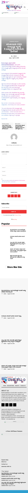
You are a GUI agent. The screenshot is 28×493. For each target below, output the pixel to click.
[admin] (14, 137)
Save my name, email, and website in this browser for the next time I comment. (13, 181)
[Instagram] (15, 2)
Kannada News (14, 41)
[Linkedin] (18, 2)
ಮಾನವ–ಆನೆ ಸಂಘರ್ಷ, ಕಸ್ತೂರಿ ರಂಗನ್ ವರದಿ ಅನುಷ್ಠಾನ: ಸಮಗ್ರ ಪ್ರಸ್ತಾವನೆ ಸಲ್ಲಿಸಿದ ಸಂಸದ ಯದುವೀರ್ (18, 250)
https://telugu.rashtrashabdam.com (14, 145)
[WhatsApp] (19, 195)
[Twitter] (21, 2)
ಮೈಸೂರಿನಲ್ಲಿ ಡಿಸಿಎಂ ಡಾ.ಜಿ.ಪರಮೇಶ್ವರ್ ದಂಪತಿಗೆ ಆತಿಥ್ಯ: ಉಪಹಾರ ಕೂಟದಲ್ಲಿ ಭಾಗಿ (18, 230)
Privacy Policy (18, 215)
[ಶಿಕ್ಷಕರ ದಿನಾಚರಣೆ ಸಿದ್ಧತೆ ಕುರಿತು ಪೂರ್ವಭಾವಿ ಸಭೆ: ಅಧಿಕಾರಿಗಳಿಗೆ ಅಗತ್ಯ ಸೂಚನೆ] (5, 257)
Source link (4, 118)
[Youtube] (24, 2)
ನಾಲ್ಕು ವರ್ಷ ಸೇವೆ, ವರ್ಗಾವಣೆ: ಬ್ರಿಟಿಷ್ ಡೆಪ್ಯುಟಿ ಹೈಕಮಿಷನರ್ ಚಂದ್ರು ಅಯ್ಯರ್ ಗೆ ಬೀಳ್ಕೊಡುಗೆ (17, 244)
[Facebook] (12, 2)
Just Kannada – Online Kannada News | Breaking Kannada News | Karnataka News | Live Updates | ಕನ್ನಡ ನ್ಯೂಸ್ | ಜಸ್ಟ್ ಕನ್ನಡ (13, 113)
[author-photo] (2, 293)
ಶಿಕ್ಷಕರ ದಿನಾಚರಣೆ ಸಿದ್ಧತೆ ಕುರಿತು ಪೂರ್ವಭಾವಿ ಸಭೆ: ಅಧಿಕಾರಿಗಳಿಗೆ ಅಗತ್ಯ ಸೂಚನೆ (17, 257)
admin (15, 56)
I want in (13, 211)
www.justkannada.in (7, 64)
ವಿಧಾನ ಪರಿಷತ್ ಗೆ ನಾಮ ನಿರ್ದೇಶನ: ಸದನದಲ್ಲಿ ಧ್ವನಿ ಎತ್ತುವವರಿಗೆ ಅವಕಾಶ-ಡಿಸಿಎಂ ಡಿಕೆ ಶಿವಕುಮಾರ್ (7, 127)
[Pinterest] (15, 195)
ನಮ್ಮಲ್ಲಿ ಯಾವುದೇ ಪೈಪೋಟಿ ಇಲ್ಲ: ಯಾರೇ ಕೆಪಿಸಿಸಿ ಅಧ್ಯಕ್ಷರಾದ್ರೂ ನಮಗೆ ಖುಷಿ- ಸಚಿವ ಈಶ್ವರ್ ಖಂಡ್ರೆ (20, 127)
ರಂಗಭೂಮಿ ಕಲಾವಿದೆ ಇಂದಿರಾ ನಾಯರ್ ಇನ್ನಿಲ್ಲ (11, 316)
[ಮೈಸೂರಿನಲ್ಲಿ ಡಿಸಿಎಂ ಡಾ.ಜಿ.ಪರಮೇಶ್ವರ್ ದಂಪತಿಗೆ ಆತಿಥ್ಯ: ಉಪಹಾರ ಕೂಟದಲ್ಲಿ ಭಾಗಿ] (5, 230)
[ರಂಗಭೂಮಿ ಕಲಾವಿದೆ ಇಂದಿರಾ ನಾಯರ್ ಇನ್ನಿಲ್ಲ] (5, 237)
